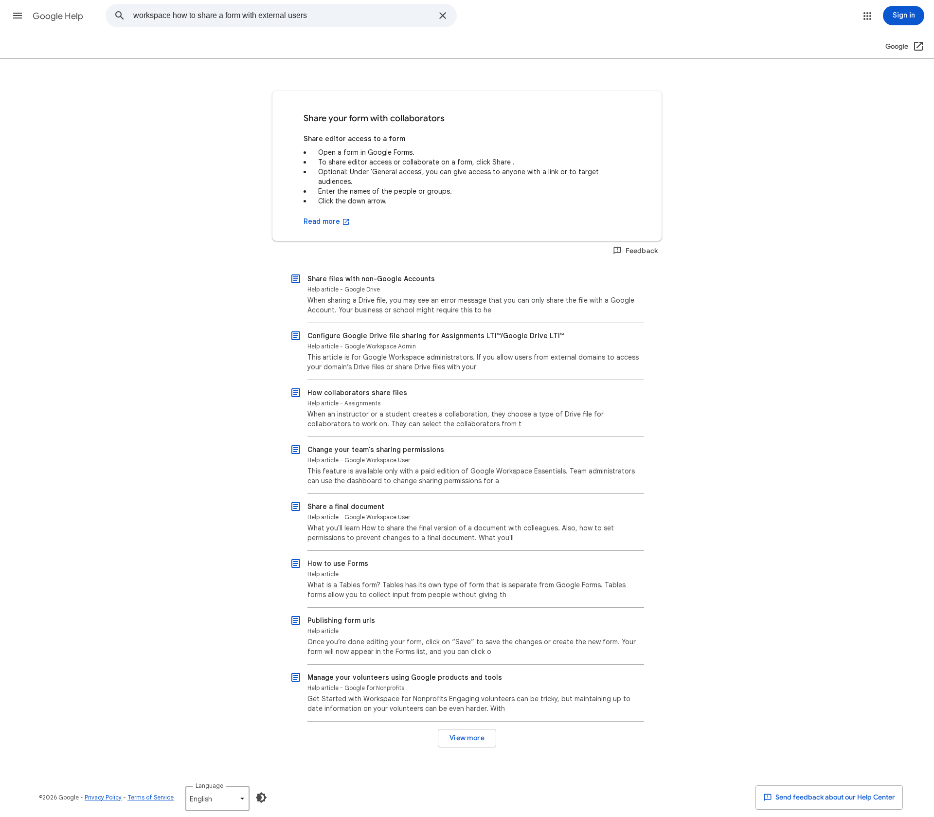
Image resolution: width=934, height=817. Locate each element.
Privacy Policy (103, 797)
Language (209, 785)
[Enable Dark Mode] (261, 797)
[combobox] (282, 15)
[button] (17, 15)
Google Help (58, 16)
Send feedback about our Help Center (834, 797)
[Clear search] (442, 15)
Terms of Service (150, 797)
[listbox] (217, 798)
